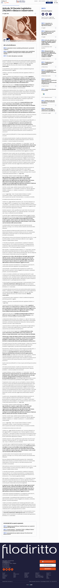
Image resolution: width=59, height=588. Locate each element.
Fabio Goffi (44, 105)
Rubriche (47, 578)
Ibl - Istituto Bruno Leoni (47, 97)
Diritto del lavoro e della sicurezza (48, 18)
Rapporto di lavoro (45, 17)
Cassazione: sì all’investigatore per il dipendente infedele (47, 24)
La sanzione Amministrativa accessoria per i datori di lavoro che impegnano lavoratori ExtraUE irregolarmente (49, 81)
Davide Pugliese (47, 11)
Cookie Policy (26, 577)
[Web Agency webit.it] (31, 584)
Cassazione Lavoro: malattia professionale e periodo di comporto (19, 48)
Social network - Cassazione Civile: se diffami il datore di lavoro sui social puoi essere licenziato (19, 530)
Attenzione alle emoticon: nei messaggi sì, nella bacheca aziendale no (48, 109)
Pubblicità (3, 578)
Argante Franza (45, 86)
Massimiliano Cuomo (46, 75)
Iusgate (49, 113)
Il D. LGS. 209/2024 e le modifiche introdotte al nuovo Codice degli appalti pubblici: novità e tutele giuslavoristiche (48, 42)
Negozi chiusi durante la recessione (48, 90)
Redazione (3, 577)
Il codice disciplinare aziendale (15, 56)
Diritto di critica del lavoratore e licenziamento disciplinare (48, 101)
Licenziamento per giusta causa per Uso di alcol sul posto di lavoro (18, 533)
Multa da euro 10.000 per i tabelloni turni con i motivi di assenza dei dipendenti (19, 527)
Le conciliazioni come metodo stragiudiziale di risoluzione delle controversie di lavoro (48, 72)
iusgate (43, 27)
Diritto (43, 8)
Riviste (47, 577)
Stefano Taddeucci (46, 59)
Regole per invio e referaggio (39, 577)
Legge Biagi (51, 17)
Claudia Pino (44, 113)
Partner (14, 577)
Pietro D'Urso (45, 66)
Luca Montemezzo (45, 46)
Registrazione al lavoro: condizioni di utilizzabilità (47, 63)
